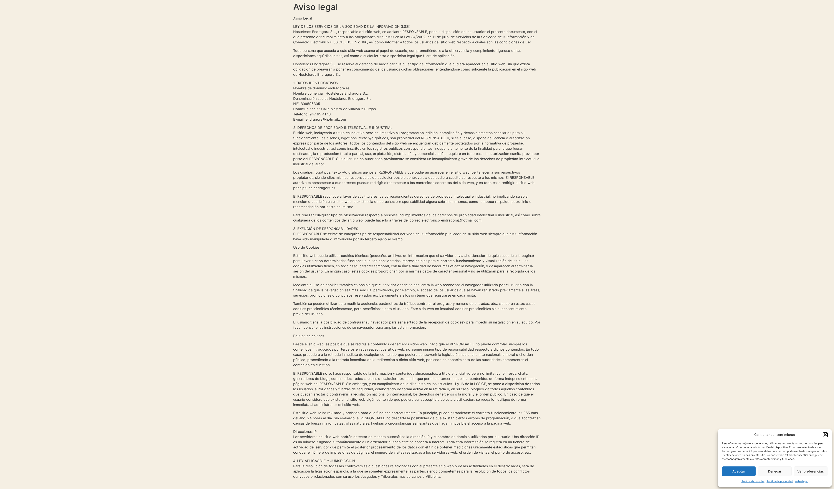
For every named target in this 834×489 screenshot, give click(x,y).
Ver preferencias (810, 471)
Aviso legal (801, 481)
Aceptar (738, 471)
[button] (825, 435)
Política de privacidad (780, 481)
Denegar (774, 471)
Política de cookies (752, 481)
